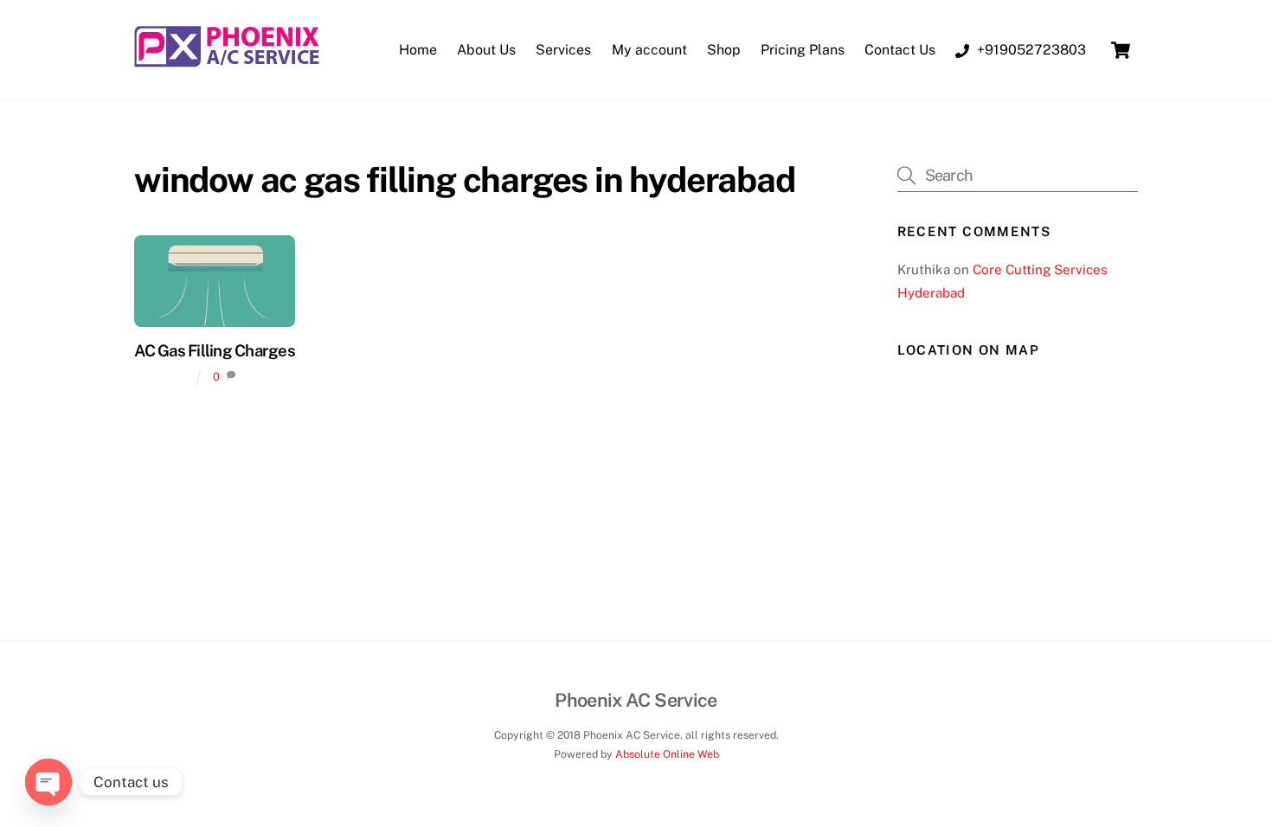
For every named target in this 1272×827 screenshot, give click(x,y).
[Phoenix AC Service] (227, 60)
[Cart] (1120, 50)
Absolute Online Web (667, 753)
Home (418, 50)
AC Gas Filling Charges (214, 350)
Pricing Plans (803, 50)
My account (649, 50)
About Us (486, 50)
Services (563, 50)
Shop (724, 50)
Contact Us (899, 50)
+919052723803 (1029, 50)
